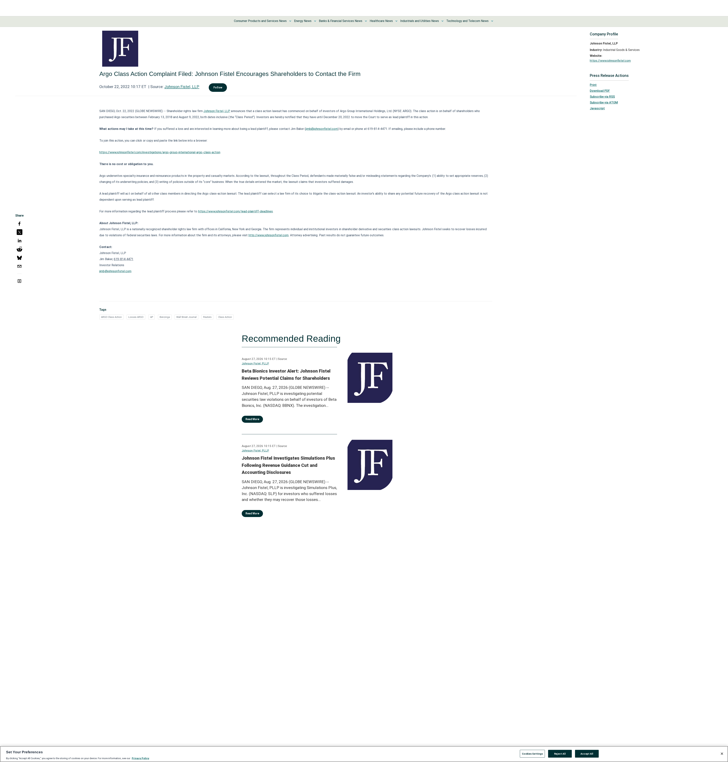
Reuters (207, 317)
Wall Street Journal (186, 317)
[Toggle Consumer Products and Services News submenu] (290, 21)
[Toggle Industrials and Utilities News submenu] (442, 21)
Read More (252, 419)
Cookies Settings (532, 753)
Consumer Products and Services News (260, 21)
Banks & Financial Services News (340, 21)
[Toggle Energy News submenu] (315, 21)
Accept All (587, 753)
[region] (364, 754)
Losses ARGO (136, 317)
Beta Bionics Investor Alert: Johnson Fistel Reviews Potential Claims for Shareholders (286, 374)
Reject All (560, 753)
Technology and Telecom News (467, 21)
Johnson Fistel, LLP (181, 86)
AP (151, 317)
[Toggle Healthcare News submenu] (396, 21)
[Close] (722, 754)
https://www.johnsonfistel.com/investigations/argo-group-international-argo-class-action (159, 152)
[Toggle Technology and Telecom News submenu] (492, 21)
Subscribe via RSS (602, 96)
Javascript (597, 108)
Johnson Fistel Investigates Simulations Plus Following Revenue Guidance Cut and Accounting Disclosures (288, 465)
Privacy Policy (140, 758)
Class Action (225, 317)
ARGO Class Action (111, 317)
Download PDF (600, 91)
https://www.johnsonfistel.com (610, 60)
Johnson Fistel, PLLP (255, 363)
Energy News (302, 21)
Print (593, 85)
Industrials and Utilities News (419, 21)
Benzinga (165, 317)
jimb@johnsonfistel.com (322, 129)
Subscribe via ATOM (604, 102)
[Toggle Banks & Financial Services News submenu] (366, 21)
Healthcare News (381, 21)
